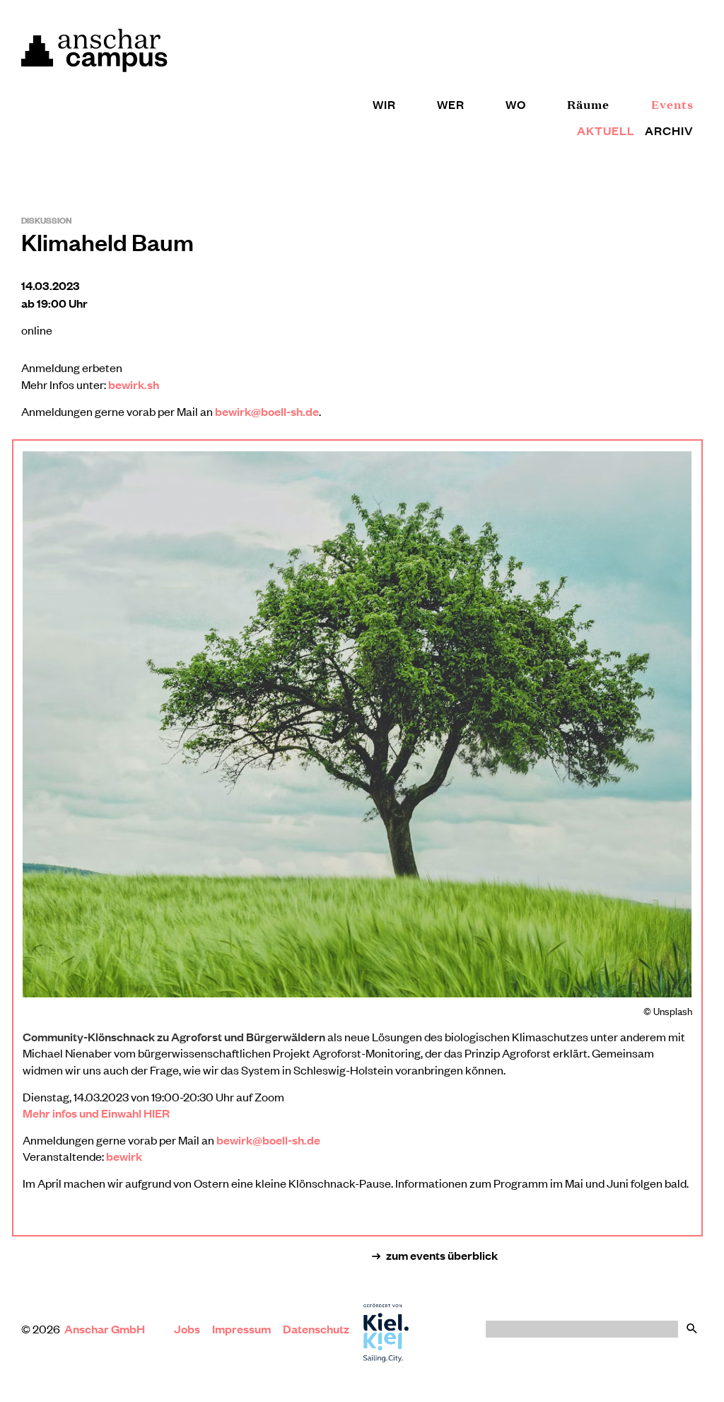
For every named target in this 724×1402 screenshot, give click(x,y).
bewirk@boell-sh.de (267, 411)
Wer (451, 104)
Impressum (241, 1329)
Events (672, 104)
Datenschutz (316, 1329)
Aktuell (606, 130)
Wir (384, 104)
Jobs (187, 1329)
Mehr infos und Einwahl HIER (96, 1113)
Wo (516, 104)
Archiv (669, 130)
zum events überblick (442, 1255)
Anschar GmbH (105, 1329)
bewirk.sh (133, 384)
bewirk (124, 1156)
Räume (588, 104)
